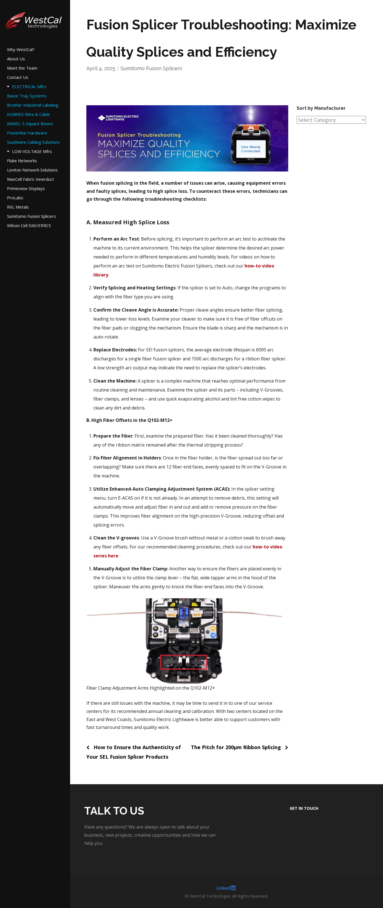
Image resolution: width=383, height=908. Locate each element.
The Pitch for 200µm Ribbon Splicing (236, 747)
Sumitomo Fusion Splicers (151, 68)
